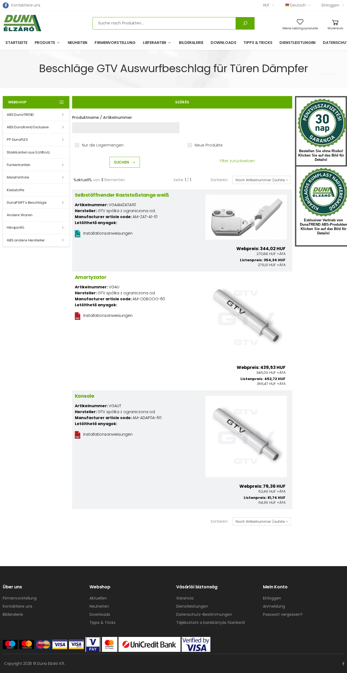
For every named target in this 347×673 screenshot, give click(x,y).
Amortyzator (90, 277)
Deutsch (298, 5)
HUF (266, 5)
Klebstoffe (15, 190)
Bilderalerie (191, 42)
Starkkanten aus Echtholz (28, 152)
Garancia (185, 598)
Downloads (223, 42)
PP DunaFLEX (17, 139)
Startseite (16, 42)
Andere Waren (19, 215)
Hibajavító (15, 227)
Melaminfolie (18, 177)
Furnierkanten (18, 164)
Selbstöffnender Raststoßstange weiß (122, 195)
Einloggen (330, 5)
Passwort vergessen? (283, 614)
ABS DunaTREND (20, 114)
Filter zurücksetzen (237, 161)
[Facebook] (6, 5)
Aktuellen (98, 598)
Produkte (45, 42)
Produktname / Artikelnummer (102, 117)
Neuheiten (78, 42)
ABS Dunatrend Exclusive (28, 127)
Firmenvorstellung (115, 42)
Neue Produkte (209, 145)
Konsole (84, 396)
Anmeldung (274, 606)
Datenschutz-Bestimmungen (204, 614)
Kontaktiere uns (25, 5)
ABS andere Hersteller (26, 240)
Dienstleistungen (297, 42)
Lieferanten (154, 42)
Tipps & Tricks (257, 42)
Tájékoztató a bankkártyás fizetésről (210, 622)
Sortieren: (219, 180)
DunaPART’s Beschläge (26, 202)
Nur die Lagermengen (103, 145)
